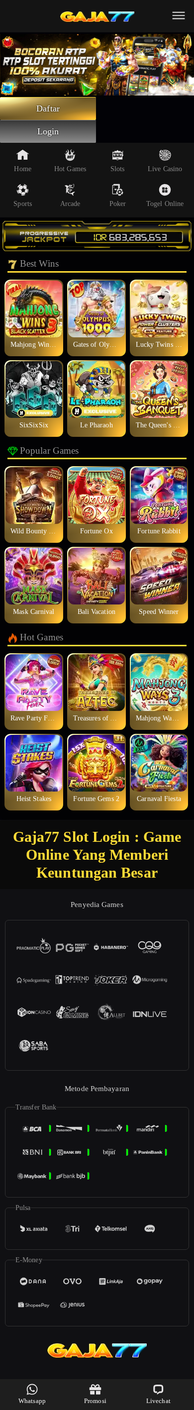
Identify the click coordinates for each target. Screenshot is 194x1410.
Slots (117, 169)
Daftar (48, 108)
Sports (22, 203)
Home (22, 169)
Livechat (158, 1401)
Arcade (70, 203)
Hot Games (70, 169)
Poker (117, 203)
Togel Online (165, 203)
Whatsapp (32, 1401)
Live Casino (165, 169)
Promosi (95, 1401)
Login (48, 131)
